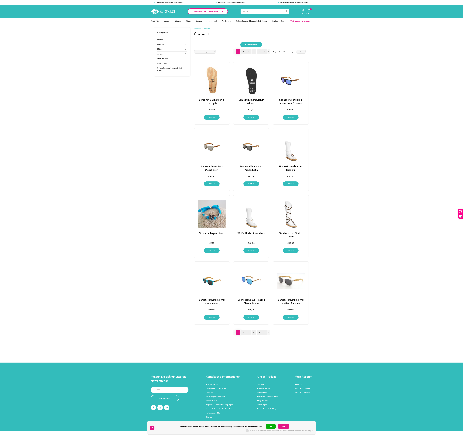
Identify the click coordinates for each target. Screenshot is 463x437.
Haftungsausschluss (213, 413)
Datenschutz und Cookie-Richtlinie (219, 409)
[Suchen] (286, 11)
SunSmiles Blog (278, 21)
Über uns (209, 393)
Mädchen (177, 21)
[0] (309, 10)
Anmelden (298, 384)
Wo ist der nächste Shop (266, 409)
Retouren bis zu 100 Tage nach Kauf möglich (231, 2)
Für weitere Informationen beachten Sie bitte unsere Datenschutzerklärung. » (281, 431)
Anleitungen (226, 21)
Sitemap (209, 417)
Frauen (166, 21)
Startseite (155, 21)
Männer (188, 21)
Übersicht (207, 29)
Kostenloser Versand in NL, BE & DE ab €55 (170, 2)
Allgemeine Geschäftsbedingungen (219, 405)
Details (212, 117)
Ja (271, 426)
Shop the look (212, 21)
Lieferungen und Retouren (216, 388)
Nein (283, 426)
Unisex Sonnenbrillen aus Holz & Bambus (252, 21)
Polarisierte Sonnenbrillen (267, 397)
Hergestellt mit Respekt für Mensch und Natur (294, 2)
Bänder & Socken (263, 388)
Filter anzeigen (251, 44)
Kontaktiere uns (212, 384)
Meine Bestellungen (302, 388)
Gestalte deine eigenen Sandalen (208, 12)
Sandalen (260, 384)
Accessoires (262, 393)
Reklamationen (211, 401)
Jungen (199, 21)
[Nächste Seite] (268, 51)
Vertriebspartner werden (300, 21)
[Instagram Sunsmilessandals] (160, 407)
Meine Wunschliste (302, 393)
